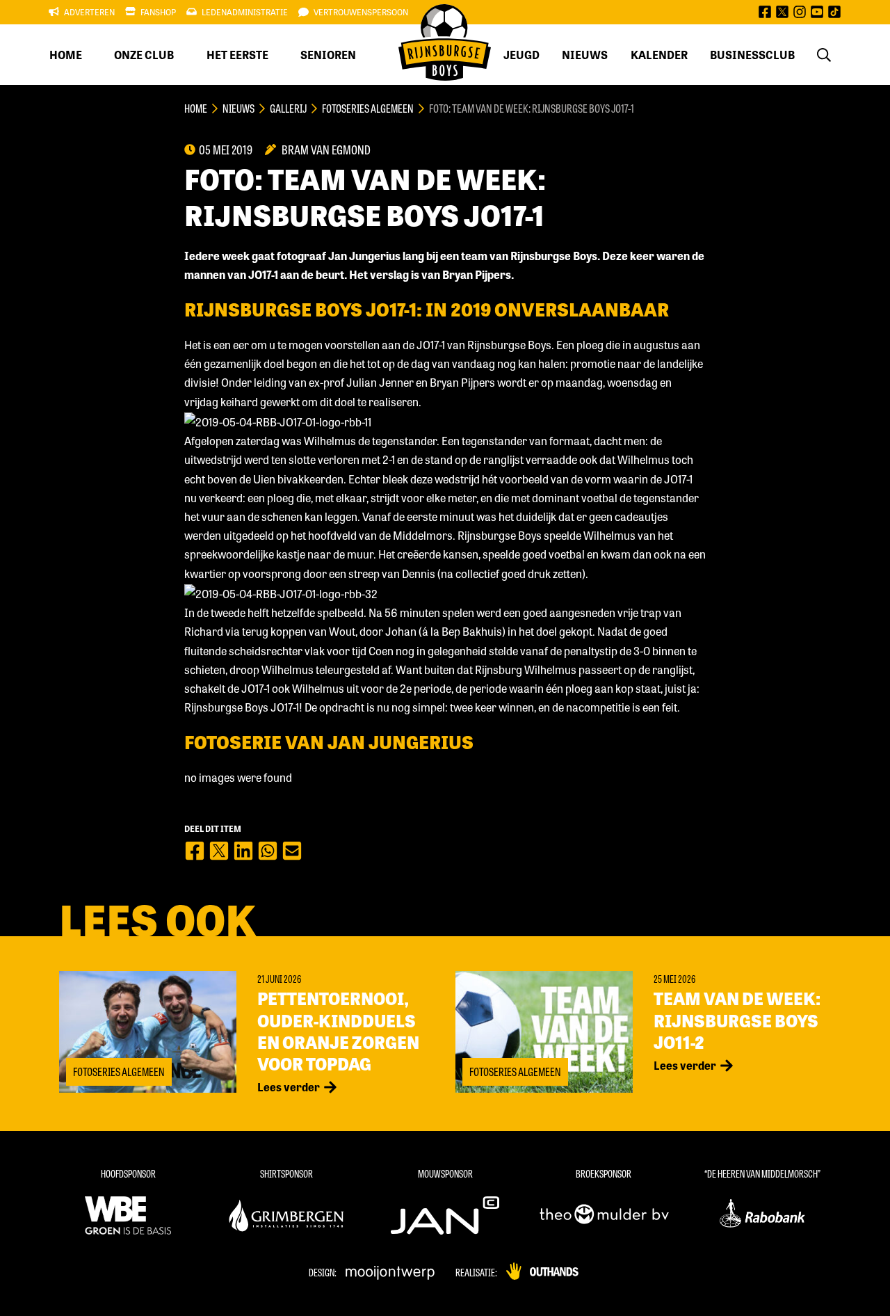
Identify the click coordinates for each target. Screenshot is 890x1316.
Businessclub (752, 55)
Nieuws (585, 55)
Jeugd (521, 55)
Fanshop (158, 12)
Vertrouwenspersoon (361, 12)
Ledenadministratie (245, 12)
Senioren (328, 55)
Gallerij (288, 108)
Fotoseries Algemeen (368, 108)
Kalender (659, 55)
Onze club (144, 55)
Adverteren (89, 12)
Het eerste (237, 55)
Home (65, 55)
